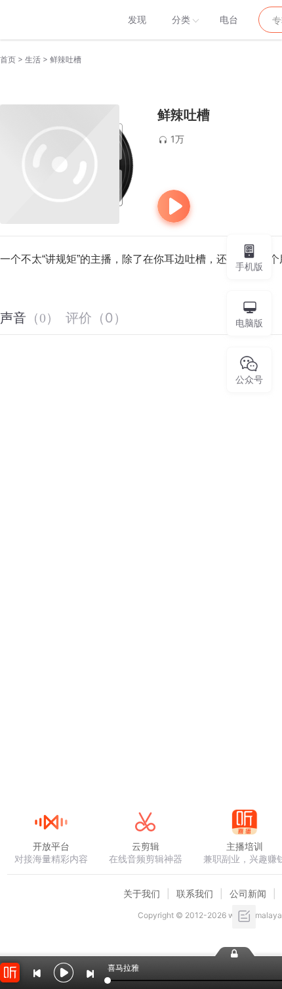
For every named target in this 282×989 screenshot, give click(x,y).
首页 (8, 59)
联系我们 (194, 893)
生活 (33, 59)
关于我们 (141, 893)
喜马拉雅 (50, 19)
